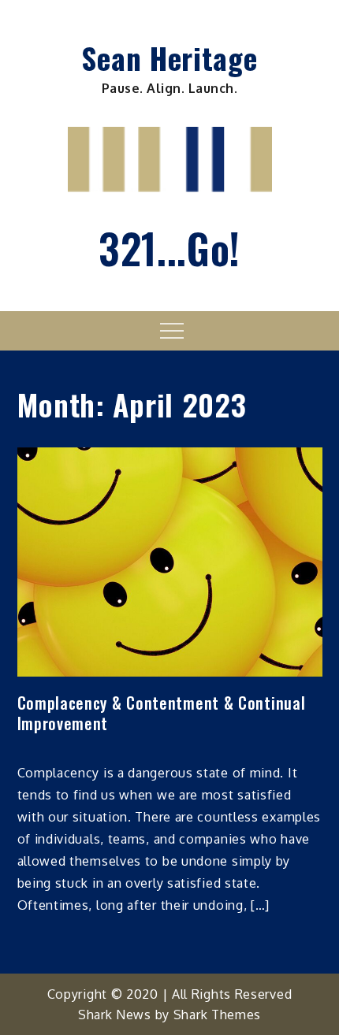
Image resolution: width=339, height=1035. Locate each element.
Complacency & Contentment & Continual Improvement (161, 712)
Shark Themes (217, 1014)
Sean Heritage (169, 57)
